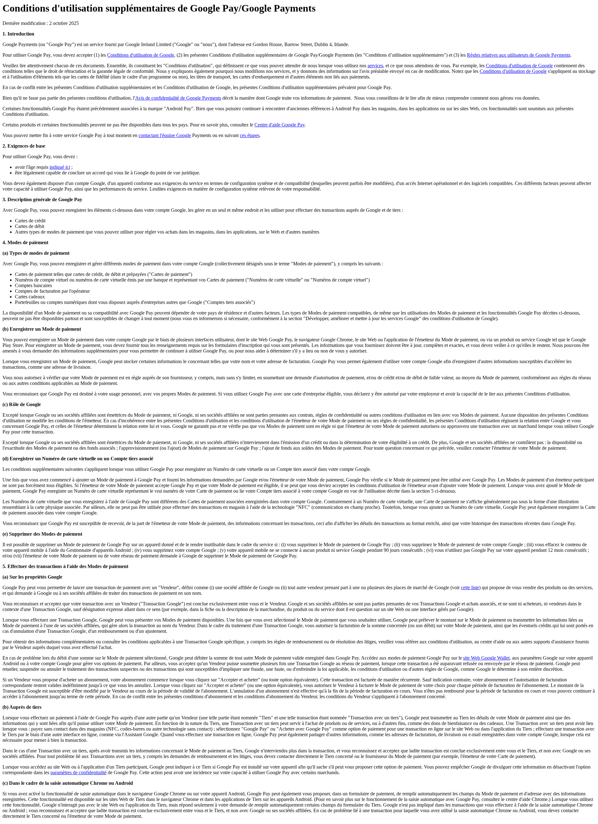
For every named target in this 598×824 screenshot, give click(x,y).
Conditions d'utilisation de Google (140, 55)
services (375, 65)
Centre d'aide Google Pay (279, 124)
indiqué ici (60, 167)
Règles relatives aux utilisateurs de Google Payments (518, 55)
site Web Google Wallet (486, 658)
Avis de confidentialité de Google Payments (178, 98)
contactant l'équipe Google (165, 135)
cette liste (470, 587)
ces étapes (249, 135)
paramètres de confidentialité (78, 772)
